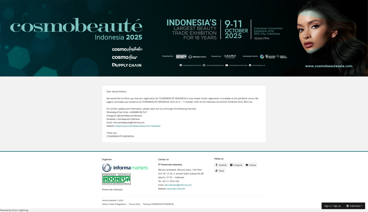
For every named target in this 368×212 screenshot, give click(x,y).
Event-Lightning (20, 210)
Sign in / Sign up (332, 206)
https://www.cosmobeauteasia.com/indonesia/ (138, 126)
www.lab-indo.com (176, 188)
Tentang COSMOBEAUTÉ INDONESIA (158, 204)
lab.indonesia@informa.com (178, 185)
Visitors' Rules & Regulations (114, 204)
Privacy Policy (134, 204)
